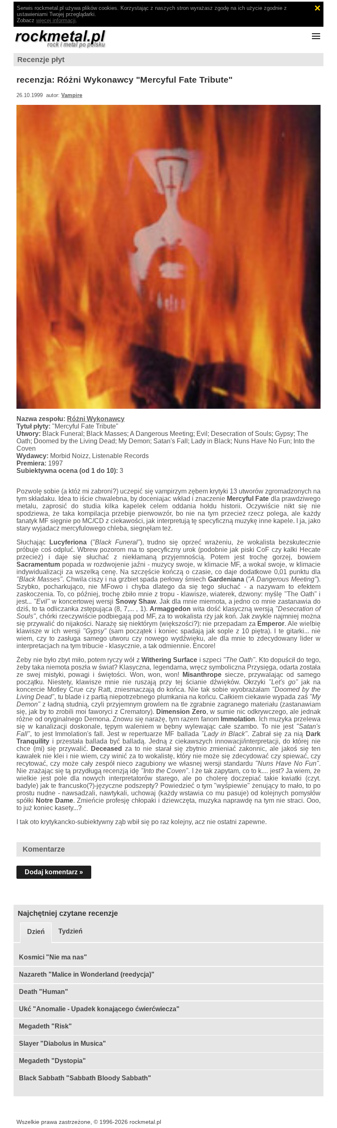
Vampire (71, 95)
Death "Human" (43, 991)
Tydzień (70, 931)
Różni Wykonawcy (96, 418)
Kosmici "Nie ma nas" (53, 957)
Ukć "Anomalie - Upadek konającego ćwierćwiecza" (99, 1008)
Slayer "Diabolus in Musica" (62, 1043)
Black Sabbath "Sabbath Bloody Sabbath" (85, 1078)
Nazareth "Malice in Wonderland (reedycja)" (87, 974)
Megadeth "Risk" (45, 1026)
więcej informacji (56, 20)
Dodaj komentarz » (54, 872)
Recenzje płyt (41, 60)
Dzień (36, 931)
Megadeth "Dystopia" (52, 1060)
